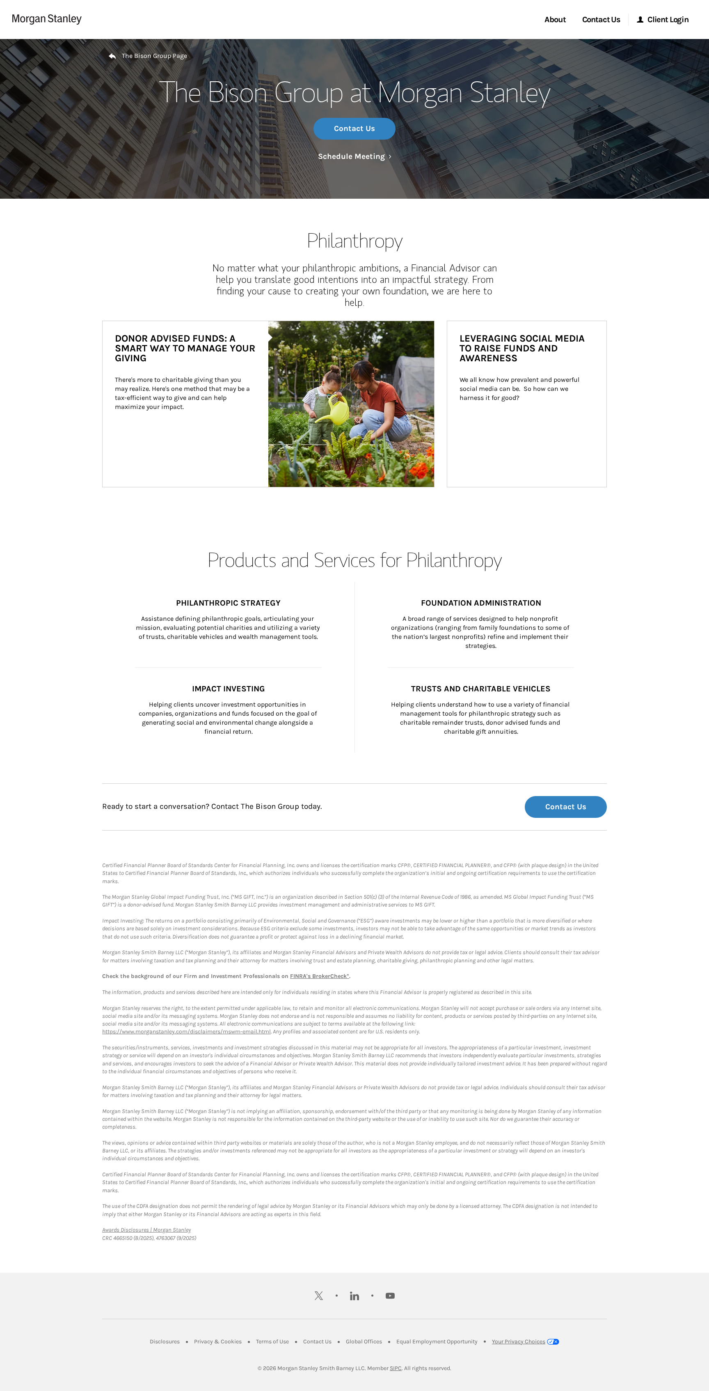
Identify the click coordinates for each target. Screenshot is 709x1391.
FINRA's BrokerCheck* (319, 976)
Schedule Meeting (354, 156)
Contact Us (354, 128)
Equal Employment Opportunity (437, 1341)
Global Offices (364, 1341)
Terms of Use (272, 1341)
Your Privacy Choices (518, 1341)
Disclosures (165, 1341)
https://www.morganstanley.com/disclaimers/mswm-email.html (186, 1031)
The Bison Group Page (154, 56)
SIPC (396, 1368)
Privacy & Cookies (218, 1341)
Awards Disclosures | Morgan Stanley (146, 1229)
